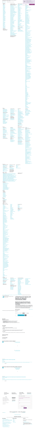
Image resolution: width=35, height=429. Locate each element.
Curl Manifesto (11, 210)
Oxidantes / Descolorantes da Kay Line (28, 31)
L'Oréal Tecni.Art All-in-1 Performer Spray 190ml (8, 359)
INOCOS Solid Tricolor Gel (28, 140)
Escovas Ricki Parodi (12, 25)
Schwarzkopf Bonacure (5, 211)
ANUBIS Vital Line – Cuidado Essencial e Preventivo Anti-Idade (9, 173)
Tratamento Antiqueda (4, 6)
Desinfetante (19, 29)
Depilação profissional (5, 112)
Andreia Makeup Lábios (20, 113)
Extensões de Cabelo (20, 27)
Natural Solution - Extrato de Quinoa (28, 68)
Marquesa (4, 108)
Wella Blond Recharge (5, 218)
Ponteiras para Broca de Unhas (21, 139)
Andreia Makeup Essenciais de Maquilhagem (21, 114)
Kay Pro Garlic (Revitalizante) (28, 52)
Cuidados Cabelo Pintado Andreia (27, 159)
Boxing (3, 283)
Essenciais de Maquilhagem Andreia (28, 154)
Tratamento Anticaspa (4, 7)
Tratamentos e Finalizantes (28, 63)
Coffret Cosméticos (12, 117)
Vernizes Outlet (12, 287)
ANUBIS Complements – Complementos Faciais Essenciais (9, 181)
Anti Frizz (4, 8)
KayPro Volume (26, 36)
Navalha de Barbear (12, 169)
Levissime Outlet (19, 293)
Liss (25, 84)
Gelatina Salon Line (27, 59)
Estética (14, 421)
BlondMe (4, 208)
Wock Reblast (4, 192)
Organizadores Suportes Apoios (13, 33)
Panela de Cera (4, 117)
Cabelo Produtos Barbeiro (5, 164)
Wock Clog (4, 194)
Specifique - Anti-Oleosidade (28, 102)
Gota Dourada (4, 246)
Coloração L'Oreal (27, 6)
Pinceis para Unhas (20, 137)
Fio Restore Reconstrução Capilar (28, 72)
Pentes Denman (12, 19)
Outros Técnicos (27, 26)
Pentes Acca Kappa (12, 16)
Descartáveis (4, 182)
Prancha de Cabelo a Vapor (13, 14)
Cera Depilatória (4, 113)
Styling (3, 274)
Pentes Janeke (11, 17)
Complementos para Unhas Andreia (28, 149)
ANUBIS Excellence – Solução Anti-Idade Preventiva (8, 178)
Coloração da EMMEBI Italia (28, 66)
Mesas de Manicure (20, 142)
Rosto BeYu (19, 292)
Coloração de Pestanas (20, 125)
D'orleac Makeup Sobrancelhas (21, 117)
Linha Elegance (19, 9)
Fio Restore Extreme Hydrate (6, 262)
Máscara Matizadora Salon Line (28, 61)
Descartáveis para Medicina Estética (6, 189)
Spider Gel (4, 128)
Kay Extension (26, 34)
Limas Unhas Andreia (27, 146)
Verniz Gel (4, 129)
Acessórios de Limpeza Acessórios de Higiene (20, 30)
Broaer (3, 251)
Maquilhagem (19, 108)
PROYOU (26, 24)
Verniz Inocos (11, 134)
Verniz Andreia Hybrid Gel (28, 144)
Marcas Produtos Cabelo (5, 204)
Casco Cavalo (19, 210)
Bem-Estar (4, 201)
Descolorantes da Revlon (5, 225)
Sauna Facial (4, 120)
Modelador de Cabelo (12, 15)
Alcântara (11, 204)
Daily (25, 80)
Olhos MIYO (19, 284)
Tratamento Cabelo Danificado (4, 10)
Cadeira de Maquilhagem (20, 121)
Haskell (26, 90)
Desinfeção (19, 28)
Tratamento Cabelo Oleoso (4, 12)
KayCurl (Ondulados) (27, 33)
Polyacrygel (4, 136)
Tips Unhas (19, 135)
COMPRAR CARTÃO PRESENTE (17, 414)
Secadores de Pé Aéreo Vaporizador (12, 13)
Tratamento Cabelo (4, 4)
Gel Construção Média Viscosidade (27, 133)
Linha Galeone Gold (20, 13)
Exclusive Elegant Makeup (20, 122)
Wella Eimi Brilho (27, 21)
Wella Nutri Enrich (5, 219)
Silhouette (4, 212)
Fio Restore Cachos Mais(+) (28, 76)
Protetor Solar (11, 116)
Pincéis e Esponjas (20, 119)
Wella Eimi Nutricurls (5, 222)
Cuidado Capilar (27, 55)
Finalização (4, 207)
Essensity (26, 8)
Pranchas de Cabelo (12, 14)
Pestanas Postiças (20, 123)
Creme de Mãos (12, 138)
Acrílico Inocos (4, 135)
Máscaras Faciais (12, 112)
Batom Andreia (26, 153)
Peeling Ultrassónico (5, 122)
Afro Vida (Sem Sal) (5, 267)
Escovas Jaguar (11, 24)
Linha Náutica (19, 10)
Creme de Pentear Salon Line (28, 60)
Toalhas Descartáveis (5, 186)
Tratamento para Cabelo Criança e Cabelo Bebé (4, 27)
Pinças (18, 125)
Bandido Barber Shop (20, 207)
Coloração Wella (27, 14)
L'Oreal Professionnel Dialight (4, 377)
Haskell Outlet (26, 283)
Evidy (25, 105)
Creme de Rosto (12, 111)
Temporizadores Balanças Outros (13, 31)
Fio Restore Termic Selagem (6, 266)
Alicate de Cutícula (20, 131)
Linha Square (19, 14)
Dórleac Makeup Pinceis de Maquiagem (20, 118)
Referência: (16, 309)
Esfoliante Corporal (12, 114)
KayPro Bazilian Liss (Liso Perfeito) (27, 53)
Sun (3, 271)
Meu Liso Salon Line (27, 62)
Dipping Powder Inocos (12, 137)
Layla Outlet (19, 280)
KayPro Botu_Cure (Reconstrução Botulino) (27, 38)
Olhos (18, 109)
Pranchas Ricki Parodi (27, 57)
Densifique (26, 95)
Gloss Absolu (26, 104)
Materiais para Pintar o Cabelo (13, 30)
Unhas (13, 420)
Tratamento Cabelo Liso (4, 17)
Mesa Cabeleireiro (20, 23)
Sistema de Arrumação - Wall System (21, 26)
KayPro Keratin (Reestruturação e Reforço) (28, 37)
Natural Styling (26, 12)
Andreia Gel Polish (5, 130)
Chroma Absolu (12, 209)
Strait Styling (4, 213)
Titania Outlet (19, 282)
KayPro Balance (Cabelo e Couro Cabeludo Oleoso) (28, 46)
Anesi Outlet (19, 292)
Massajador (4, 121)
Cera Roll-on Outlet (12, 279)
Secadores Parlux (12, 10)
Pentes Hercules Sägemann (13, 20)
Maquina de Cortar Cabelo (13, 5)
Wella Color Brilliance (5, 217)
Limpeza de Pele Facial (12, 109)
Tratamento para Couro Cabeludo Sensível (4, 23)
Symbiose (26, 101)
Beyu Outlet (19, 290)
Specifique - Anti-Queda (27, 103)
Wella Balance (26, 17)
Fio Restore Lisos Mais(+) (27, 77)
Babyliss (11, 206)
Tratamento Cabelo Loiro (4, 16)
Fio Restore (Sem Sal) (27, 71)
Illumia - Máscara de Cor (27, 69)
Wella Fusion (26, 16)
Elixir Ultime (26, 96)
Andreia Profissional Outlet (20, 278)
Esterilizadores (26, 109)
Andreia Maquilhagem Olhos (28, 153)
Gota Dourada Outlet (27, 281)
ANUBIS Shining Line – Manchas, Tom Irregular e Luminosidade (9, 176)
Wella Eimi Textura (27, 22)
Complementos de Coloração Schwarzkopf (28, 10)
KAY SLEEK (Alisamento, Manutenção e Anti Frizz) (27, 49)
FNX (18, 205)
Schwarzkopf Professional (28, 7)
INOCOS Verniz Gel (27, 129)
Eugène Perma (11, 218)
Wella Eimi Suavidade (5, 221)
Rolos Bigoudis (11, 27)
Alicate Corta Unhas (20, 132)
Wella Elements (26, 15)
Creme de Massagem (27, 113)
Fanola (26, 91)
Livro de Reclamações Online (6, 424)
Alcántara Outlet (27, 280)
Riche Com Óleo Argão (27, 81)
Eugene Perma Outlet (27, 281)
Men (3, 276)
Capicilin (11, 205)
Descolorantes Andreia (27, 156)
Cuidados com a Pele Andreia (28, 161)
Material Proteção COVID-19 (21, 31)
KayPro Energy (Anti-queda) (28, 45)
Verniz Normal (11, 130)
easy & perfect (26, 136)
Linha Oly (19, 11)
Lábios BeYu (19, 291)
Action (26, 82)
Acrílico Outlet (11, 289)
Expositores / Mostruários (28, 128)
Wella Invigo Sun (27, 18)
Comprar (5, 363)
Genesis (26, 97)
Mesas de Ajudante (20, 20)
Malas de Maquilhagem (20, 120)
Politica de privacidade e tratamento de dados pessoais (7, 423)
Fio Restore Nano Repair (27, 75)
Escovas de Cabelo (12, 21)
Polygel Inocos (4, 137)
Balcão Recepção (12, 118)
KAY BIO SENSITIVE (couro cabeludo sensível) (28, 48)
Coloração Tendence (27, 87)
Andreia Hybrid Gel (12, 132)
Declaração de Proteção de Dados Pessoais (7, 422)
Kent (16, 167)
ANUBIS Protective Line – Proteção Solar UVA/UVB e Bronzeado (9, 180)
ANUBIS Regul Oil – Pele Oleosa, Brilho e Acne (7, 174)
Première (26, 99)
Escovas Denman (12, 25)
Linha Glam (19, 12)
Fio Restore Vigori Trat (27, 78)
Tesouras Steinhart (12, 8)
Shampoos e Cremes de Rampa (13, 4)
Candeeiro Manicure (20, 140)
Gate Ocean (4, 259)
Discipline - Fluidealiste (12, 211)
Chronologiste (26, 94)
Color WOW (26, 106)
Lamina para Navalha (12, 170)
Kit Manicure (4, 282)
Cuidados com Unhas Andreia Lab (28, 148)
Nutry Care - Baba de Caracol (6, 256)
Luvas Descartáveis (5, 185)
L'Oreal (3, 205)
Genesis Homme (27, 98)
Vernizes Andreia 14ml (27, 143)
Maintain (4, 272)
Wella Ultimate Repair (27, 23)
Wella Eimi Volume (27, 20)
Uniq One (26, 27)
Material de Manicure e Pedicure (21, 127)
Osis (25, 11)
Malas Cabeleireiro (12, 36)
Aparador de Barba (5, 169)
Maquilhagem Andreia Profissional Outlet (20, 279)
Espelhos (19, 5)
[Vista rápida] (17, 358)
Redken (11, 217)
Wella (25, 13)
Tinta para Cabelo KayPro (5, 230)
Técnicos (26, 65)
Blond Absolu (26, 93)
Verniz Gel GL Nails (5, 131)
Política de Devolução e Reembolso (6, 425)
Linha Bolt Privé (19, 15)
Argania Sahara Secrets (5, 255)
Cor (25, 83)
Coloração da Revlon (27, 28)
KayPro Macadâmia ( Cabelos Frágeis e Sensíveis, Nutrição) (28, 39)
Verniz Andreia (11, 131)
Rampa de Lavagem (20, 4)
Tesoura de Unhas (20, 133)
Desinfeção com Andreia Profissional (27, 162)
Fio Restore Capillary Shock (28, 73)
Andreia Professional (20, 208)
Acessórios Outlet (5, 278)
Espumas (26, 64)
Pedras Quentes (27, 114)
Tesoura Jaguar (11, 7)
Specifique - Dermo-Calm (27, 103)
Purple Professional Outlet (28, 284)
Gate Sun (26, 67)
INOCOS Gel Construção (27, 132)
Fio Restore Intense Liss (27, 74)
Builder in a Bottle (27, 135)
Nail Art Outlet (11, 288)
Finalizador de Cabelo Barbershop (5, 166)
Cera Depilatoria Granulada (6, 114)
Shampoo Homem (5, 165)
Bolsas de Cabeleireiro (12, 34)
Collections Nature (27, 107)
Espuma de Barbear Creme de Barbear (5, 168)
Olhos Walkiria (19, 289)
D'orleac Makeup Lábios (20, 116)
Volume (26, 85)
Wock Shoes (19, 209)
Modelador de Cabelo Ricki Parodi (28, 56)
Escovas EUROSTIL (12, 23)
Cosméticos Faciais (12, 108)
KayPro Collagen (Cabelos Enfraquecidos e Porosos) (28, 40)
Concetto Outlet (19, 286)
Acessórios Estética (20, 126)
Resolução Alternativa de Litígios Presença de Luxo (7, 420)
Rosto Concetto (19, 287)
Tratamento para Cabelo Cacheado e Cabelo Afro (4, 19)
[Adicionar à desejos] (25, 315)
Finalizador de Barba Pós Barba (5, 170)
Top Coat (4, 133)
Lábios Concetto (19, 288)
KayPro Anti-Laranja (27, 50)
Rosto (11, 283)
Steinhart (19, 206)
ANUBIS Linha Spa (20, 173)
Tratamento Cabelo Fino (4, 13)
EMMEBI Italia (4, 254)
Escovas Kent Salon (12, 26)
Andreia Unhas (26, 141)
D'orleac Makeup (19, 115)
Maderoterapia (26, 115)
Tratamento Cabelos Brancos (4, 15)
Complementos (19, 25)
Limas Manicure (19, 128)
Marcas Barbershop (18, 164)
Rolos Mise (11, 29)
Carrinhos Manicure (20, 144)
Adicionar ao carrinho (21, 315)
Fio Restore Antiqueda (5, 261)
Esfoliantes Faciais (12, 110)
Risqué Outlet (19, 281)
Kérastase (26, 92)
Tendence (26, 79)
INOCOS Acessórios (27, 130)
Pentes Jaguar (11, 18)
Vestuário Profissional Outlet (13, 285)
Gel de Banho (26, 114)
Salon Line (26, 58)
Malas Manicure (19, 136)
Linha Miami (19, 18)
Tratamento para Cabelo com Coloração (4, 21)
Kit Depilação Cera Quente (5, 118)
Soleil (25, 100)
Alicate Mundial (19, 131)
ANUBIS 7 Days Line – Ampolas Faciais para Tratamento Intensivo (9, 177)
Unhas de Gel (4, 127)
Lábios (11, 282)
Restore (26, 81)
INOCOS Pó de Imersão (27, 131)
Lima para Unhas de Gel (20, 129)
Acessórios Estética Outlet (13, 278)
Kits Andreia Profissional (27, 163)
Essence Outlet (19, 285)
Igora (25, 9)
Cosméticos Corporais (12, 113)
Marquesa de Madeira (5, 110)
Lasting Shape (26, 29)
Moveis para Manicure (20, 141)
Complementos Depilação (13, 280)
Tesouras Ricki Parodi (12, 9)
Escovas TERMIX (12, 22)
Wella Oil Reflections (5, 216)
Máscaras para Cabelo (5, 29)
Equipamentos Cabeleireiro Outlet (6, 279)
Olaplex (26, 88)
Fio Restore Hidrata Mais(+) (6, 265)
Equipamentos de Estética (5, 119)
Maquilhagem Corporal (20, 111)
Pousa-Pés (19, 22)
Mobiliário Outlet (4, 284)
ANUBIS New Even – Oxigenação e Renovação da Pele (8, 175)
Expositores (19, 24)
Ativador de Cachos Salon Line (6, 248)
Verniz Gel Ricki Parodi (5, 132)
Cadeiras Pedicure (20, 143)
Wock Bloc (4, 193)
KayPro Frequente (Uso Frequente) (27, 32)
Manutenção (11, 165)
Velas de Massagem (27, 112)
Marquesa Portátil (5, 109)
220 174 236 (25, 421)
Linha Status (19, 8)
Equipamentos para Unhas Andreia (28, 150)
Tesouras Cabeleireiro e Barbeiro (12, 166)
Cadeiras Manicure (20, 142)
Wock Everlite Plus (5, 195)
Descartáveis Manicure (5, 138)
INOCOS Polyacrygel (27, 138)
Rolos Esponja (11, 28)
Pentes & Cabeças (12, 6)
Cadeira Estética (12, 119)
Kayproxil (26, 54)
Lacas (25, 64)
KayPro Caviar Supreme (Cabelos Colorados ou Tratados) (28, 44)
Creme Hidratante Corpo (12, 114)
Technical (26, 86)
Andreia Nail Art (12, 139)
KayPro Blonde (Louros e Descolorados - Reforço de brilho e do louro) (28, 43)
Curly (3, 273)
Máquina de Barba (5, 171)
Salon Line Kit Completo (5, 249)
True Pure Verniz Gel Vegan (28, 151)
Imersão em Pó (12, 136)
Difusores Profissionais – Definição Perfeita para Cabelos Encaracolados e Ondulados (13, 12)
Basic (3, 268)
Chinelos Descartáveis (5, 184)
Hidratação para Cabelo (4, 11)
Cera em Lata (4, 115)
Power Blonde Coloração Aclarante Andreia (27, 157)
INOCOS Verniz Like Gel (27, 139)
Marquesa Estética (5, 111)
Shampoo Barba (4, 167)
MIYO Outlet (19, 283)
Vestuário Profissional (4, 191)
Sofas (18, 6)
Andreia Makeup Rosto (20, 112)
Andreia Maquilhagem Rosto (28, 152)
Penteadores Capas (12, 32)
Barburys (17, 166)
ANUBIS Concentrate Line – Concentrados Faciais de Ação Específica (10, 179)
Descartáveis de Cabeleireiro (13, 35)
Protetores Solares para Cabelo (4, 25)
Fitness (3, 202)
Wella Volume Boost (27, 19)
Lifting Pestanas (19, 124)
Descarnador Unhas (20, 134)
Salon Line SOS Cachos (5, 250)
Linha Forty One (19, 17)
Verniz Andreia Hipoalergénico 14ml (13, 133)
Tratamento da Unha (12, 135)
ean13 (3, 335)
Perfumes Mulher (5, 199)
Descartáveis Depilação (5, 187)
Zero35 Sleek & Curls (27, 70)
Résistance (11, 215)
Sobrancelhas (19, 110)
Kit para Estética (4, 281)
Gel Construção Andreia (27, 145)
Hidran (26, 89)
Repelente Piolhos (4, 5)
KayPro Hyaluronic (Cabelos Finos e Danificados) (28, 42)
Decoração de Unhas (12, 140)
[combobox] (16, 2)
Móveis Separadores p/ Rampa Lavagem (21, 21)
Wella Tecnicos (26, 14)
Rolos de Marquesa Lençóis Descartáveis (6, 183)
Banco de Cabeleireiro (20, 19)
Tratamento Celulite (12, 115)
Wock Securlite (4, 196)
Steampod (4, 206)
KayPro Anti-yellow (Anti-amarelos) (27, 36)
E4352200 (3, 360)
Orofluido (26, 25)
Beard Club (17, 165)
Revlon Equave (26, 25)
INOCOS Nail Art (27, 131)
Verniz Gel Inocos (5, 131)
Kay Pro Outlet (26, 279)
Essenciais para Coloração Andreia (28, 160)
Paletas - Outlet (12, 284)
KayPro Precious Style (27, 51)
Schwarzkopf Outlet (20, 294)
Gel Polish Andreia (27, 142)
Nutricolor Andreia (12, 131)
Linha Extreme (19, 16)
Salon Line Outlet (27, 282)
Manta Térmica (4, 123)
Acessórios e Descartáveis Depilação (5, 116)
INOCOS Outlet (19, 281)
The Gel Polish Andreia (27, 142)
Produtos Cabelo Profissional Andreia (28, 155)
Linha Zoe (19, 14)
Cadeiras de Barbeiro (12, 171)
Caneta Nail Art (11, 141)
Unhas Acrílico (4, 134)
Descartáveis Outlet (5, 280)
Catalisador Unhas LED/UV (20, 138)
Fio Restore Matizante (27, 75)
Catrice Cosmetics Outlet (27, 278)
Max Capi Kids (26, 92)
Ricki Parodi (4, 243)
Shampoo (4, 28)
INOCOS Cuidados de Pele (28, 137)
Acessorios (19, 7)
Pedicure (26, 127)
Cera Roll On (4, 114)
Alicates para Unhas (20, 130)
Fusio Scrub (11, 212)
